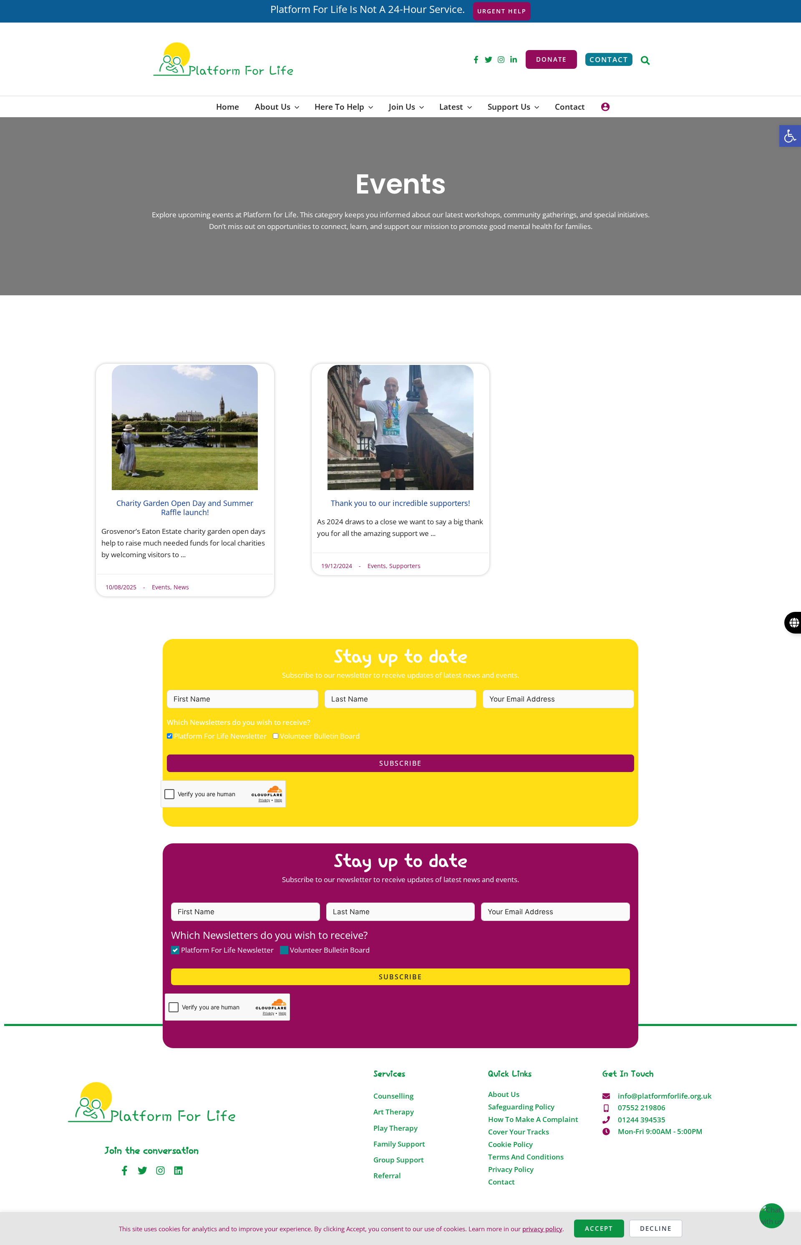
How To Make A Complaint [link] (533, 1119)
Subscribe (400, 763)
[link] (790, 136)
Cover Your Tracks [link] (518, 1132)
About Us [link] (503, 1094)
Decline (656, 1228)
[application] (294, 106)
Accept (599, 1228)
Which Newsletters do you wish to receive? (238, 722)
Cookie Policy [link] (510, 1144)
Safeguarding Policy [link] (521, 1107)
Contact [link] (501, 1182)
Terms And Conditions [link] (526, 1157)
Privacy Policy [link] (511, 1169)
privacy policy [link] (542, 1229)
